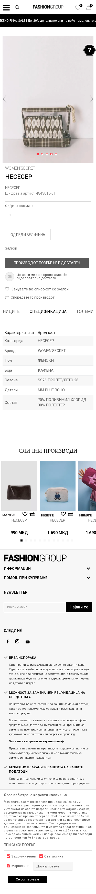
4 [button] (52, 154)
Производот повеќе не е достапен (47, 263)
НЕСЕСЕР (12, 188)
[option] (48, 20)
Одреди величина (27, 235)
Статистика (53, 856)
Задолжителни (24, 856)
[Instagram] (17, 641)
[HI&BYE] (47, 515)
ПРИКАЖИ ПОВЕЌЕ (19, 845)
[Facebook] (8, 641)
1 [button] (38, 154)
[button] (16, 8)
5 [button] (57, 154)
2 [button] (43, 154)
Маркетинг (20, 866)
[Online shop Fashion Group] (48, 7)
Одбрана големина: (19, 206)
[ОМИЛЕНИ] (81, 9)
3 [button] (47, 154)
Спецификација (48, 311)
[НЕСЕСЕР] (19, 486)
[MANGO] (9, 515)
